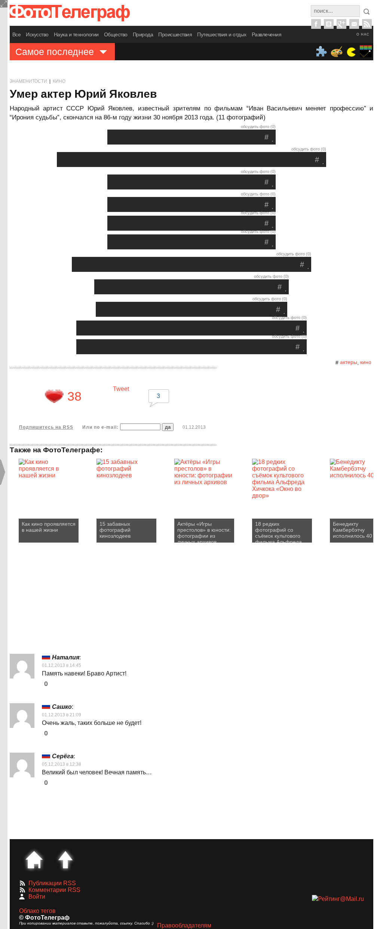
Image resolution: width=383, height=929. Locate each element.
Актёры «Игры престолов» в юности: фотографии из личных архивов (204, 532)
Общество (116, 34)
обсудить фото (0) (258, 126)
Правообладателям (184, 925)
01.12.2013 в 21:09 (61, 714)
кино (365, 362)
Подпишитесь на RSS (46, 427)
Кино (59, 81)
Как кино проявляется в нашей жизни (49, 527)
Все (16, 34)
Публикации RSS (52, 883)
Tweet (121, 389)
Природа (143, 34)
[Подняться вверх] (65, 860)
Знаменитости (28, 81)
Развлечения (267, 34)
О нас (363, 34)
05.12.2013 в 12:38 (61, 764)
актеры (348, 362)
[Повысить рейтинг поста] (54, 396)
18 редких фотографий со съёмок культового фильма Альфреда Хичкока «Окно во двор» (278, 532)
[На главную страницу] (34, 860)
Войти (36, 896)
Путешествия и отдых (221, 34)
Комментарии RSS (54, 890)
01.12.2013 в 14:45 (61, 665)
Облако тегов (37, 911)
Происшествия (175, 34)
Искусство (37, 34)
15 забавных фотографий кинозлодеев (115, 530)
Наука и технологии (76, 34)
